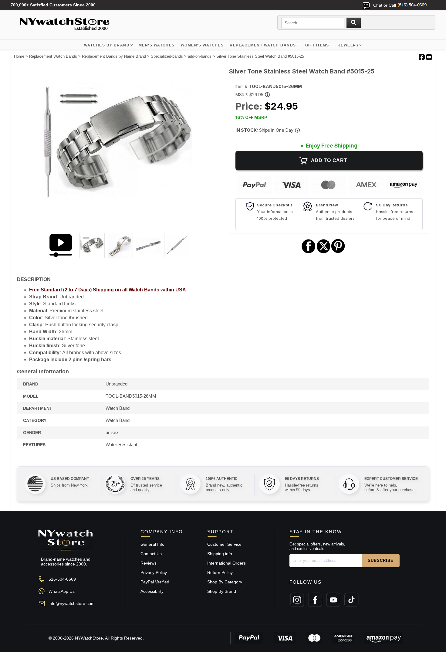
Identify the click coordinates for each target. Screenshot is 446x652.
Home (19, 56)
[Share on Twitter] (323, 252)
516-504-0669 (62, 579)
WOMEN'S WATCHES (202, 45)
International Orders (226, 563)
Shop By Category (224, 581)
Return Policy (220, 572)
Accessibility (152, 591)
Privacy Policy (153, 572)
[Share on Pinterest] (338, 252)
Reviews (148, 563)
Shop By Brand (221, 591)
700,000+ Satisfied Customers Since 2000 (53, 4)
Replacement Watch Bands (263, 45)
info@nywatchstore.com (72, 603)
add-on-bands (199, 56)
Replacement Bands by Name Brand (114, 56)
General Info (152, 544)
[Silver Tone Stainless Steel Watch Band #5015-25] (117, 218)
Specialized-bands (167, 56)
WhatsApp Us (62, 591)
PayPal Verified (154, 581)
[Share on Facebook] (308, 252)
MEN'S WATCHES (157, 45)
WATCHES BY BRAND (107, 45)
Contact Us (151, 553)
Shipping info (219, 553)
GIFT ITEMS (317, 45)
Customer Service (224, 544)
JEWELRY (348, 45)
